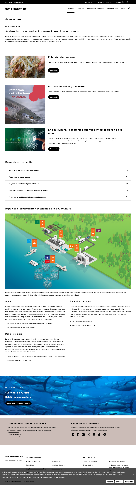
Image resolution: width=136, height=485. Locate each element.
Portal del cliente (57, 465)
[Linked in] (73, 434)
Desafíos (80, 9)
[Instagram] (94, 434)
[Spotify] (105, 434)
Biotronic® (43, 356)
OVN (94, 325)
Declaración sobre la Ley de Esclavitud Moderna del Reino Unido (118, 467)
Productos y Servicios (95, 9)
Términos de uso (89, 461)
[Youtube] (83, 434)
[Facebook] (78, 434)
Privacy (6, 477)
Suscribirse (30, 465)
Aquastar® (31, 328)
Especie (71, 9)
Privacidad (87, 465)
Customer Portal (103, 2)
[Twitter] (89, 434)
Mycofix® (37, 356)
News (123, 9)
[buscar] (129, 8)
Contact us (88, 2)
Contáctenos (56, 461)
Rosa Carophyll (87, 321)
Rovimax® (29, 356)
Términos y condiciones (117, 461)
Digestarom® (52, 356)
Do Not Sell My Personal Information (24, 477)
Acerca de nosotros (33, 461)
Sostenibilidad (112, 9)
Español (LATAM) (122, 2)
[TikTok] (99, 434)
